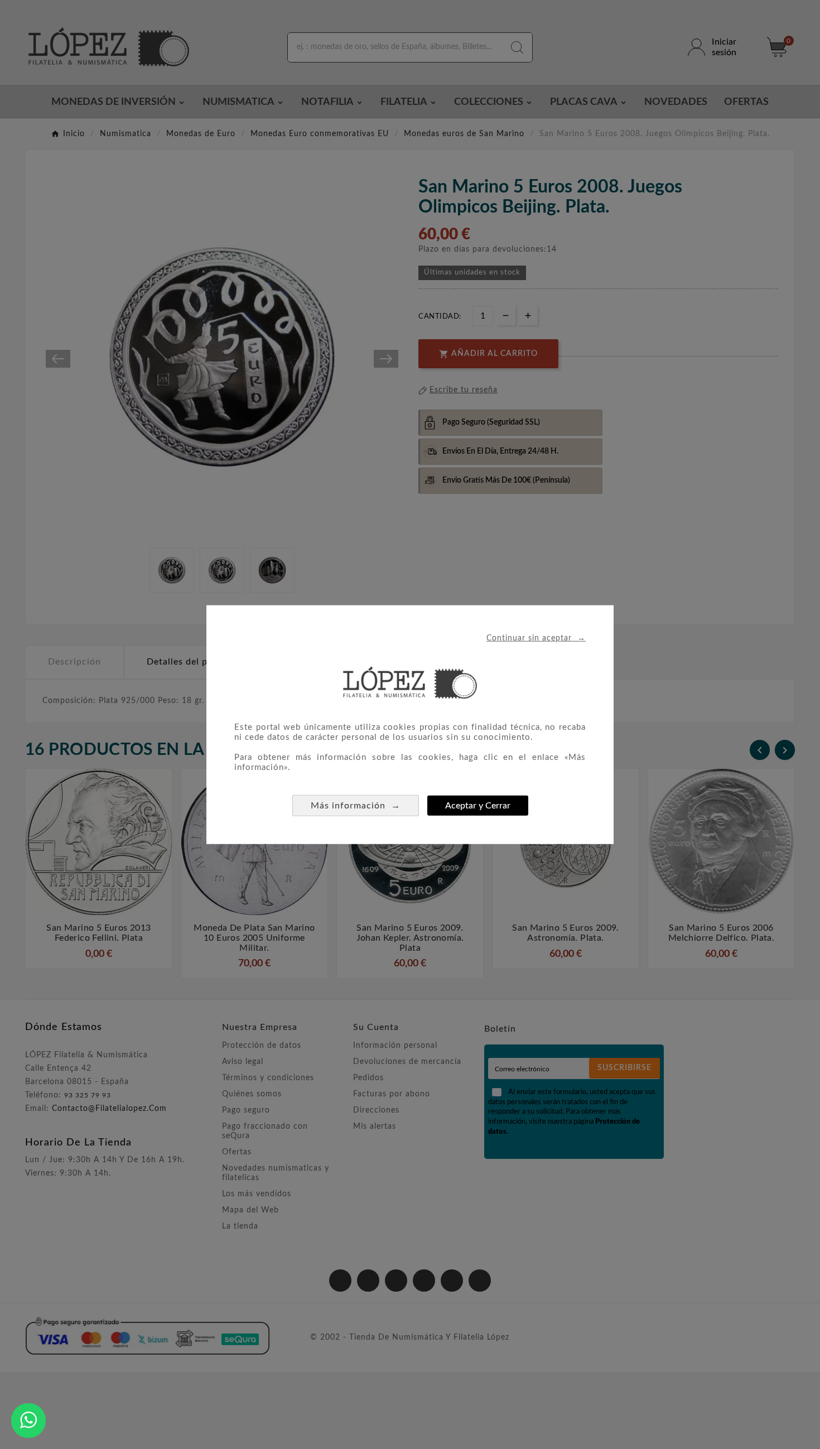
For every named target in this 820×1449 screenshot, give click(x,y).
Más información (356, 805)
